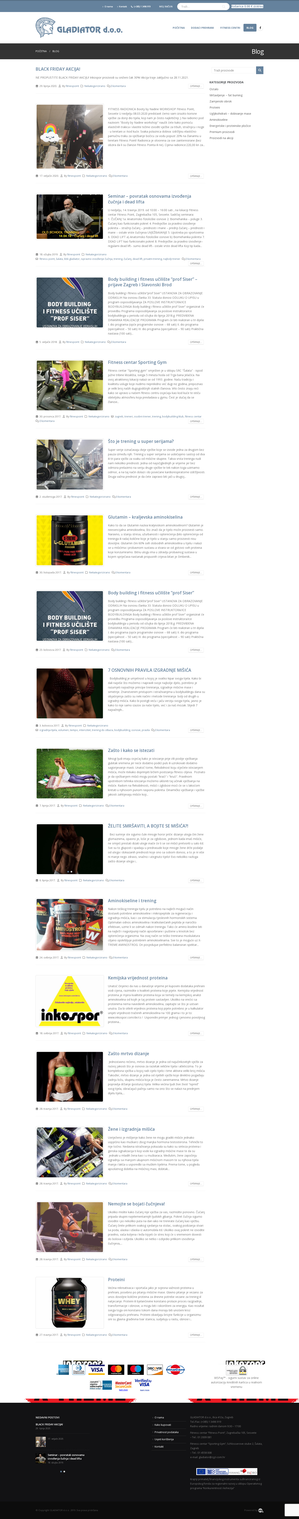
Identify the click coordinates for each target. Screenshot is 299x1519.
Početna (179, 28)
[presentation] (37, 385)
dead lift (137, 259)
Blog (250, 28)
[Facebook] (260, 28)
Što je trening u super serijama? (141, 441)
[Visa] (96, 1369)
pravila (146, 730)
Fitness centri (230, 28)
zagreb (119, 416)
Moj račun (165, 6)
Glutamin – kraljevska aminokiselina (145, 517)
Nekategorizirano (94, 86)
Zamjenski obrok (221, 101)
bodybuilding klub (173, 416)
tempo (74, 730)
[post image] (70, 137)
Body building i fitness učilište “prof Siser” (151, 593)
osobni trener (142, 416)
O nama (109, 6)
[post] (41, 1428)
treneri (128, 416)
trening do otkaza (102, 730)
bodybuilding (122, 730)
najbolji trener (171, 259)
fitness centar (193, 416)
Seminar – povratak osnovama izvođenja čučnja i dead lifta (149, 198)
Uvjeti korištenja (164, 1439)
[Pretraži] (223, 6)
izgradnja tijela (48, 730)
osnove (136, 730)
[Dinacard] (175, 1369)
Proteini (116, 1279)
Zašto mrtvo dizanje (128, 1053)
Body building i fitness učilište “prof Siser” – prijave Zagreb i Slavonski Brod (152, 282)
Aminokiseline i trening (132, 900)
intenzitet (85, 730)
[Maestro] (136, 1369)
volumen (63, 730)
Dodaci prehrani (202, 28)
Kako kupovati (163, 1425)
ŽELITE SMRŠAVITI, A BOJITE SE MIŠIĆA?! (148, 826)
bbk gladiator (72, 259)
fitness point (47, 259)
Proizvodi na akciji (221, 138)
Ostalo (214, 89)
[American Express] (62, 1369)
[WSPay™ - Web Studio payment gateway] (236, 1370)
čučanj (127, 259)
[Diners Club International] (78, 1369)
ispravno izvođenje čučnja (96, 259)
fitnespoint (72, 86)
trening (118, 259)
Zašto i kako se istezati (131, 750)
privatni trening (153, 259)
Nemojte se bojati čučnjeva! (136, 1204)
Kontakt (123, 6)
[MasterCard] (116, 1369)
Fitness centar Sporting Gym (137, 362)
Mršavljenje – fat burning (226, 95)
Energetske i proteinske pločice (230, 126)
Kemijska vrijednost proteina (138, 978)
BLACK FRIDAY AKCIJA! (58, 69)
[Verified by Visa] (143, 1385)
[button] (68, 408)
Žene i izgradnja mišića (131, 1129)
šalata (59, 259)
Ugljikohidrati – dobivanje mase (230, 113)
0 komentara (118, 86)
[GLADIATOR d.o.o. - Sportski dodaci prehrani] (79, 28)
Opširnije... (196, 86)
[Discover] (155, 1369)
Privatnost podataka (167, 1432)
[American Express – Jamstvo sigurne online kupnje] (100, 1385)
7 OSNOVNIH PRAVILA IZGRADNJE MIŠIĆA (149, 670)
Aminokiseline (219, 120)
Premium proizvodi (222, 132)
